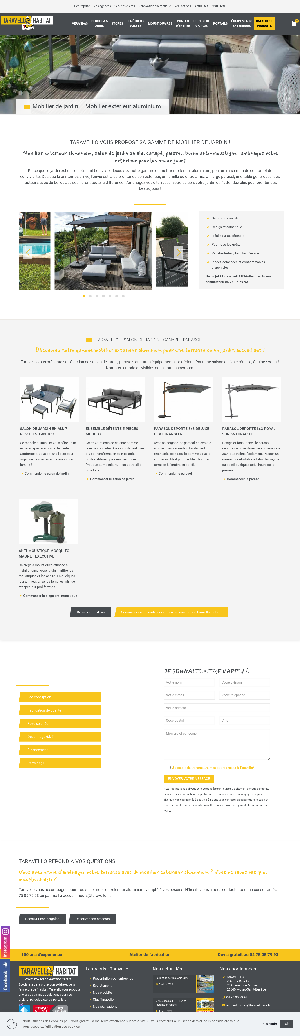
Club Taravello (103, 1000)
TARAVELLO (245, 983)
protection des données (214, 794)
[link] (49, 399)
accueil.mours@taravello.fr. (87, 895)
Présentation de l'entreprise (113, 979)
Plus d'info (269, 1024)
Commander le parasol (175, 474)
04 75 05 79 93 (236, 282)
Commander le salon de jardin (47, 474)
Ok (287, 1024)
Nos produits (102, 993)
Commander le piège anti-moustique (50, 596)
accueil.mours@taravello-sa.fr (247, 1005)
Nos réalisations (105, 1007)
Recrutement (102, 986)
